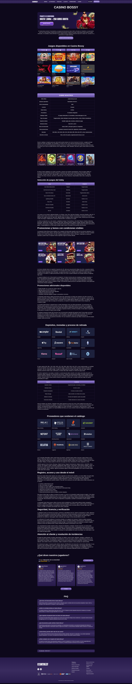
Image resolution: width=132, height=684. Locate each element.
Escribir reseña (88, 560)
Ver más (66, 588)
